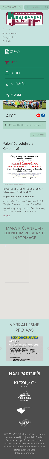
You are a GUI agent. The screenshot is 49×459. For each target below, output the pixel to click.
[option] (24, 348)
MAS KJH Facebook (43, 115)
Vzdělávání (18, 84)
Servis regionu (9, 33)
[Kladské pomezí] (24, 421)
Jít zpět (40, 135)
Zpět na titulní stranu (24, 19)
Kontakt (6, 41)
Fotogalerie (8, 37)
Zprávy (15, 51)
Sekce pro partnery (24, 453)
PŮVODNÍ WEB (9, 7)
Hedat (46, 7)
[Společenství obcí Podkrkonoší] (24, 395)
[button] (32, 259)
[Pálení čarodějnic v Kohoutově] (24, 182)
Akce (13, 62)
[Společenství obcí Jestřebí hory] (24, 382)
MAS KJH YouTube (38, 115)
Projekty (16, 94)
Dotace (15, 73)
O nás (5, 29)
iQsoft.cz (39, 437)
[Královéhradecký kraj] (24, 409)
